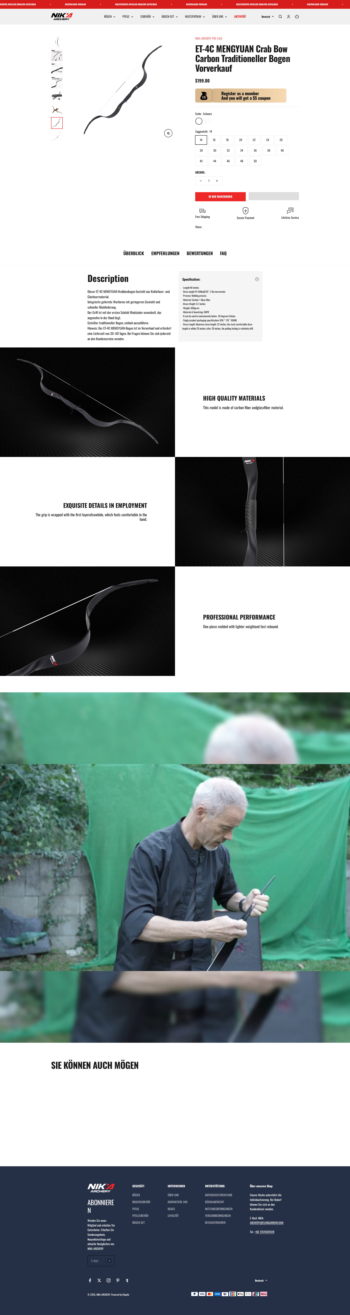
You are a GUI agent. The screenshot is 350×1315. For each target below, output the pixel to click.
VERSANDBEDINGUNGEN (218, 1215)
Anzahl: (200, 172)
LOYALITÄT (173, 1215)
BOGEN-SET (168, 16)
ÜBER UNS (217, 16)
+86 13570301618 (264, 1232)
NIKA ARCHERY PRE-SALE (208, 38)
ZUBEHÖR (145, 16)
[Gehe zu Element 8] (57, 136)
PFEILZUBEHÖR (140, 1215)
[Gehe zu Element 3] (57, 69)
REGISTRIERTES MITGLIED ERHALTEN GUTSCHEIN (115, 4)
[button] (274, 196)
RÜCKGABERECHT (214, 1202)
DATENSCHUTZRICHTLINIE (218, 1195)
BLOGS (171, 1209)
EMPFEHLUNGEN (165, 253)
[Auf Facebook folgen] (90, 1280)
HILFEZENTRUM (193, 16)
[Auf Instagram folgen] (108, 1280)
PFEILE (125, 16)
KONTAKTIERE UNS (178, 1202)
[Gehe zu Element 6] (57, 109)
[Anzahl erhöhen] (217, 180)
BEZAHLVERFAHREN (215, 1222)
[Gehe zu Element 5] (57, 96)
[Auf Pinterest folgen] (117, 1280)
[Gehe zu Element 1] (57, 42)
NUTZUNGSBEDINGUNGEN (218, 1209)
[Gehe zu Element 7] (57, 123)
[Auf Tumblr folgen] (127, 1280)
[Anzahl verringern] (200, 180)
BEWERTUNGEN (200, 253)
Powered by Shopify (120, 1294)
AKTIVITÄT (240, 16)
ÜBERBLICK (133, 253)
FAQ (223, 253)
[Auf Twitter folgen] (99, 1280)
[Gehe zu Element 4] (57, 82)
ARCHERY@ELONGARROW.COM (266, 1222)
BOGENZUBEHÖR (141, 1202)
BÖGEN (108, 16)
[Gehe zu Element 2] (57, 55)
